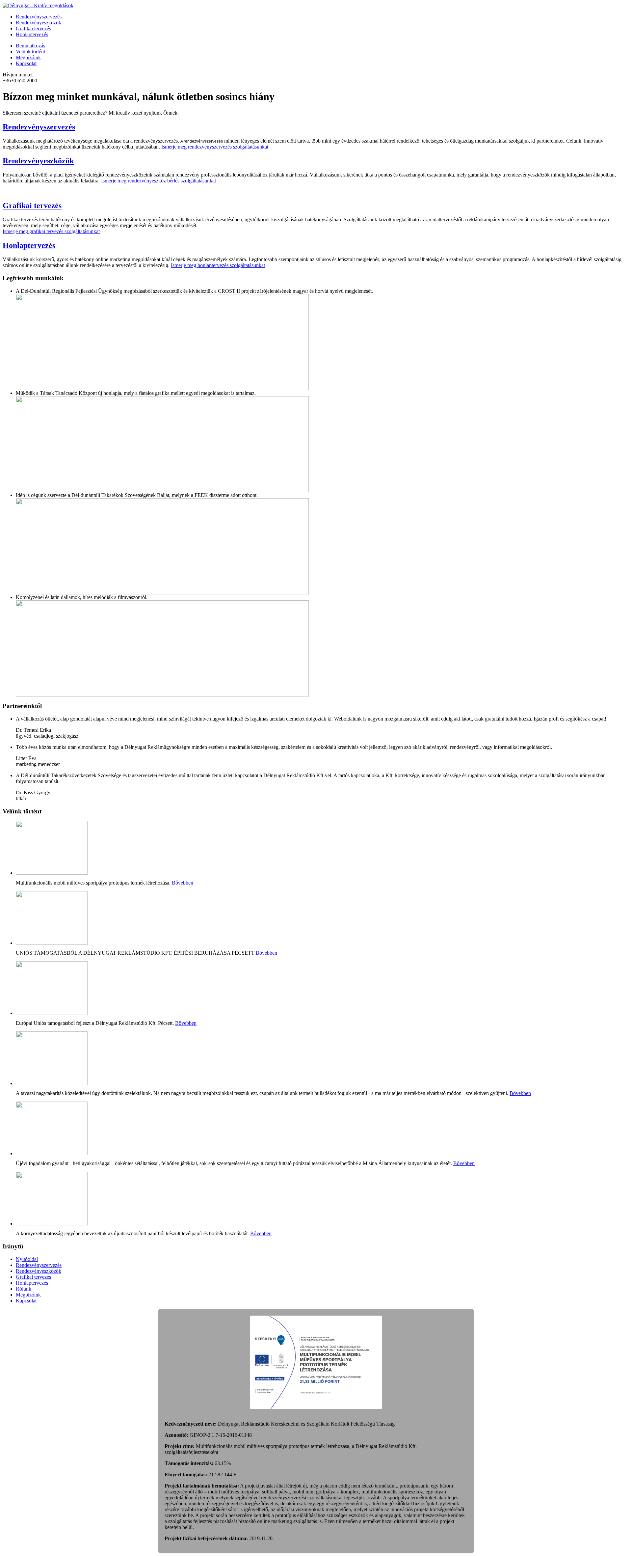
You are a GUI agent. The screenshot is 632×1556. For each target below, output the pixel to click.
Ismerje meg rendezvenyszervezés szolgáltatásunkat (214, 147)
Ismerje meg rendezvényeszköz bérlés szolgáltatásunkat (158, 180)
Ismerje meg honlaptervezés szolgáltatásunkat (218, 265)
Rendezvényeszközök (38, 22)
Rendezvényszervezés (39, 16)
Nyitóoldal (27, 1259)
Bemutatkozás (30, 45)
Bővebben (182, 883)
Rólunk (23, 1289)
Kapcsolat (26, 63)
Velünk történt (30, 51)
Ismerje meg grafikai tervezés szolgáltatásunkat (51, 231)
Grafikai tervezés (33, 28)
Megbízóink (28, 57)
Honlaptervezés (32, 34)
